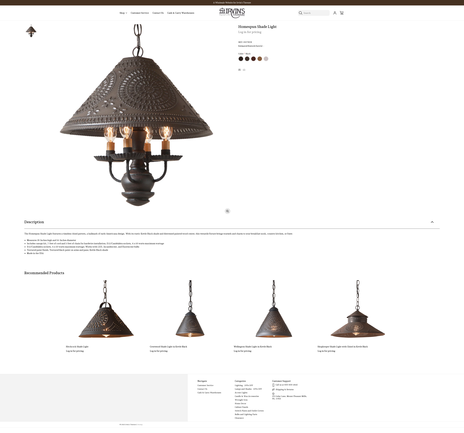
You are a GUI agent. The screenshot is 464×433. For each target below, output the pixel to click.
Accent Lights (241, 392)
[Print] (244, 69)
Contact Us (158, 13)
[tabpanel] (31, 31)
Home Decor (240, 403)
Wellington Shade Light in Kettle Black (253, 346)
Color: (244, 54)
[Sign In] (335, 13)
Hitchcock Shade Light (77, 346)
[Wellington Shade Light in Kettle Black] (274, 310)
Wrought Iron (241, 400)
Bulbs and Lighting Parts (246, 414)
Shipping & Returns (285, 389)
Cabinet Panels (241, 407)
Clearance (239, 418)
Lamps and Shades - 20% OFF (248, 389)
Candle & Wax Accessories (247, 396)
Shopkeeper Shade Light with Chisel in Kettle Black (343, 346)
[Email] (239, 69)
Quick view (136, 284)
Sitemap (139, 424)
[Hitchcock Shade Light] (106, 310)
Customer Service (140, 13)
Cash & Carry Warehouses (180, 13)
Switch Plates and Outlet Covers (249, 411)
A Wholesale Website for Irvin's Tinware (232, 2)
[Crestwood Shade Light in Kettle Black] (190, 310)
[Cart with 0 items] (341, 13)
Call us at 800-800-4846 (287, 385)
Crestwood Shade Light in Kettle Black (168, 346)
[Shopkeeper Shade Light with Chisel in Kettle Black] (358, 310)
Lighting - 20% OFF (244, 385)
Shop (122, 13)
